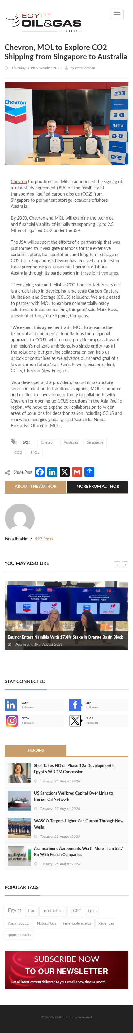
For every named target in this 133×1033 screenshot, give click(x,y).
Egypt (14, 910)
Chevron (19, 182)
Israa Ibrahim (85, 68)
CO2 (18, 452)
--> (5, 721)
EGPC (76, 911)
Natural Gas (46, 923)
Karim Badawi (19, 923)
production (53, 911)
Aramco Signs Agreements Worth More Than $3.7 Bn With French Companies (78, 852)
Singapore (95, 442)
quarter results (19, 935)
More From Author (97, 487)
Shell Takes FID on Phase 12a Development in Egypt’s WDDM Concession (74, 769)
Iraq (32, 911)
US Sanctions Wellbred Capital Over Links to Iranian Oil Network (73, 796)
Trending (36, 750)
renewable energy (77, 923)
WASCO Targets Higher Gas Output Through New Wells (78, 824)
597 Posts (44, 539)
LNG (92, 911)
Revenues (106, 923)
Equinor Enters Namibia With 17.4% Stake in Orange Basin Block (65, 637)
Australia (71, 442)
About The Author (35, 487)
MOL (35, 452)
